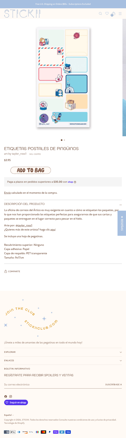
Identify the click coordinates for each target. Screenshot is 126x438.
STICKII (25, 420)
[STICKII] (23, 14)
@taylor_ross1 (24, 225)
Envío (7, 192)
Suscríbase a (113, 384)
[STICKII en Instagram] (11, 396)
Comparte (14, 271)
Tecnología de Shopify (14, 423)
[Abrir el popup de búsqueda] (100, 13)
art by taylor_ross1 (15, 153)
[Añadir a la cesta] (30, 170)
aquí (52, 229)
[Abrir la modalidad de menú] (120, 13)
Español (8, 415)
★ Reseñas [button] (122, 223)
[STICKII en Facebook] (6, 396)
